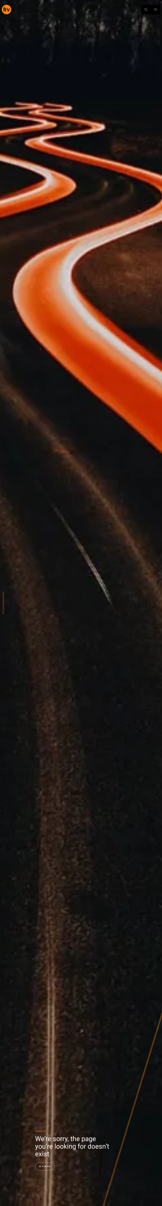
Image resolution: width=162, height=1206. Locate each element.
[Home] (6, 9)
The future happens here (3, 603)
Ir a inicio (45, 1166)
